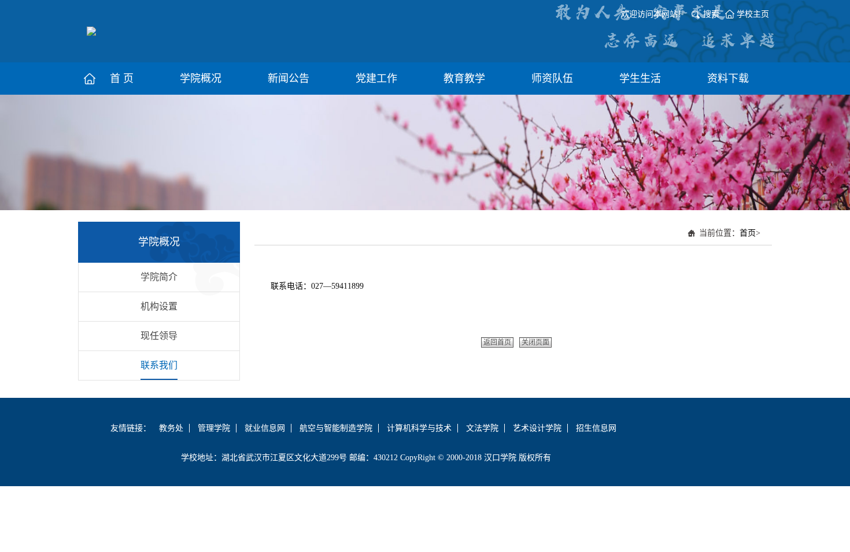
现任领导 (159, 336)
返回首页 (497, 342)
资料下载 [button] (728, 78)
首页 (748, 233)
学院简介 (159, 277)
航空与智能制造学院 (336, 428)
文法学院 (482, 428)
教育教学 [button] (464, 78)
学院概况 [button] (200, 78)
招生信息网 (596, 428)
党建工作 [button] (376, 78)
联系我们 (159, 365)
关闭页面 (535, 342)
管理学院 (214, 428)
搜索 (711, 14)
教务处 (171, 428)
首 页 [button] (122, 78)
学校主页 (753, 14)
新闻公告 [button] (288, 78)
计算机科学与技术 (419, 428)
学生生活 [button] (640, 78)
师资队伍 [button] (552, 78)
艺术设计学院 (537, 428)
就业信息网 (265, 428)
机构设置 (159, 306)
